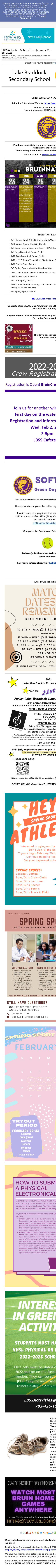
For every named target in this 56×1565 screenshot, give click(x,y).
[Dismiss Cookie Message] (52, 3)
